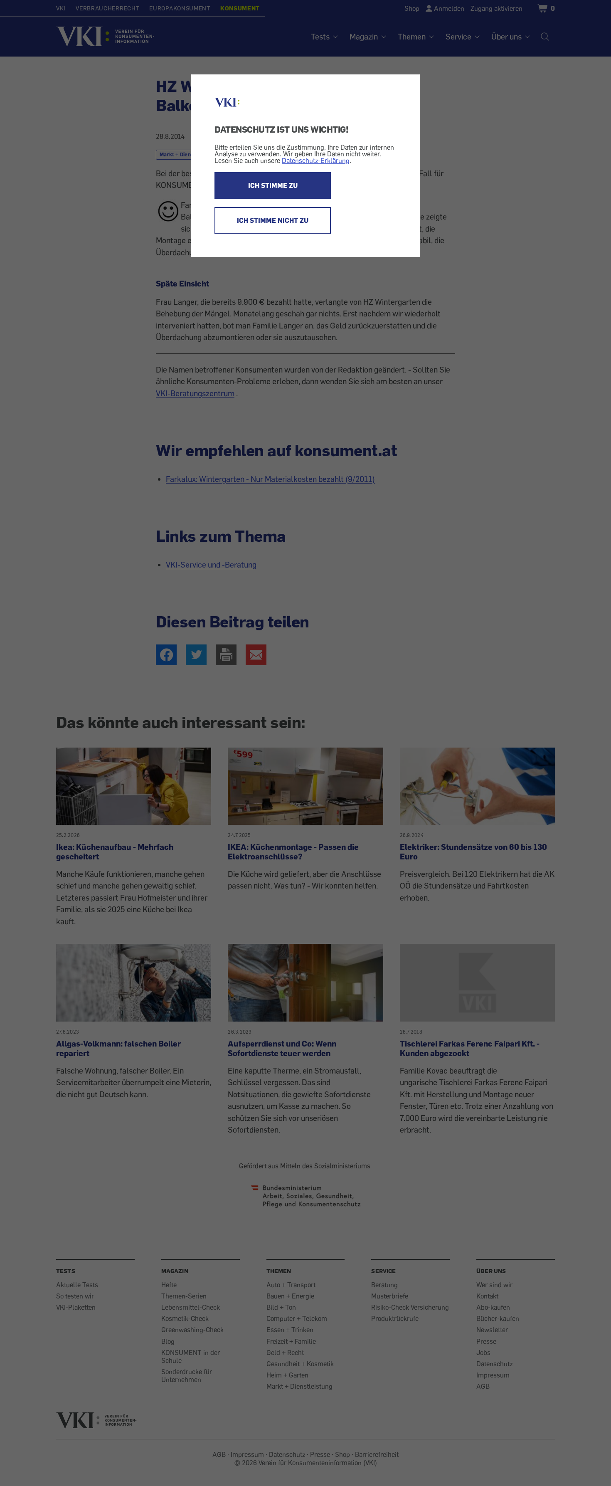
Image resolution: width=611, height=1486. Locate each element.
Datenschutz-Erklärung (316, 160)
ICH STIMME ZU (273, 185)
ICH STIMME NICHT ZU (272, 220)
